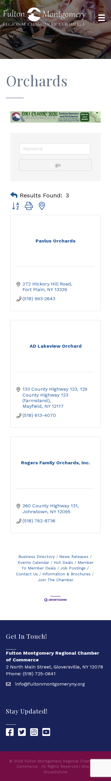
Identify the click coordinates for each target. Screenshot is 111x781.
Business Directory (36, 556)
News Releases (74, 556)
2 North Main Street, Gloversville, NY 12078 (54, 667)
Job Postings (73, 568)
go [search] (58, 165)
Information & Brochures (66, 574)
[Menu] (101, 17)
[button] (13, 195)
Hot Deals (63, 562)
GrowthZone (55, 772)
